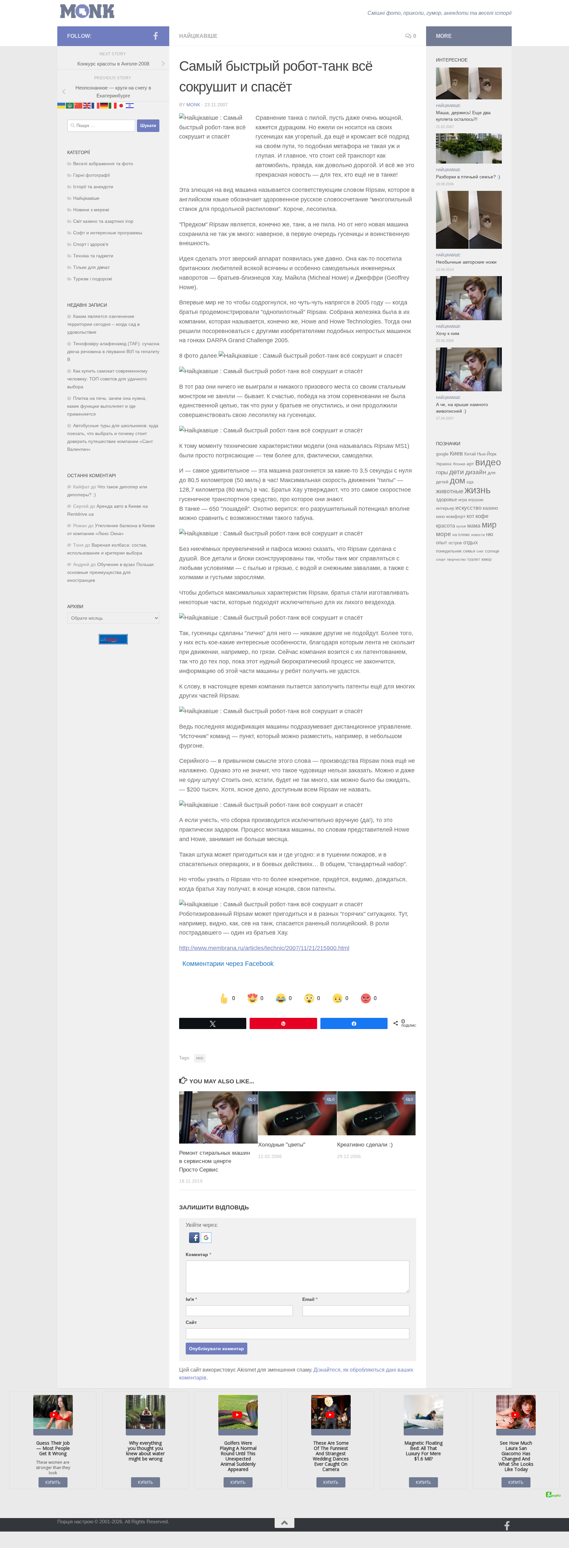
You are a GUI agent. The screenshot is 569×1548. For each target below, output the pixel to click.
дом (457, 480)
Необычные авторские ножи (466, 262)
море (443, 533)
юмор (486, 559)
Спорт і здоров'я (90, 244)
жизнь (478, 489)
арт (470, 463)
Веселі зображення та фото (103, 163)
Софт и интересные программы (107, 232)
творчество (456, 559)
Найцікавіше (198, 36)
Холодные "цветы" (281, 1145)
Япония (459, 464)
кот (470, 516)
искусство (468, 507)
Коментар (198, 1254)
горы (442, 472)
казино (490, 508)
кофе (481, 516)
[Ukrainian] (61, 105)
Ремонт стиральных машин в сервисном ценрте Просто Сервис (214, 1161)
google (442, 454)
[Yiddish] (130, 105)
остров (455, 542)
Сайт (191, 1322)
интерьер (445, 508)
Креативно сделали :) (365, 1145)
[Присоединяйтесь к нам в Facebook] (155, 36)
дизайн (475, 472)
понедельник (449, 551)
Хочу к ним (447, 333)
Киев (456, 453)
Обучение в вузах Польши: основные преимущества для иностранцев (111, 572)
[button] (195, 1241)
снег (480, 551)
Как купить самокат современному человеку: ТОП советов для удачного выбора (107, 379)
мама (473, 526)
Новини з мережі (91, 209)
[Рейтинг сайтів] (113, 642)
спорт (441, 559)
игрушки (475, 500)
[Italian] (113, 105)
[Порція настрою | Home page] (87, 11)
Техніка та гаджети (93, 255)
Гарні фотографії (91, 175)
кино (440, 516)
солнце (492, 551)
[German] (104, 105)
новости (478, 535)
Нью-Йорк (487, 454)
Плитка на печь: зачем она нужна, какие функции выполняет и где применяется (107, 406)
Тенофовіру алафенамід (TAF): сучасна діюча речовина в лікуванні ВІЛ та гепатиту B (113, 351)
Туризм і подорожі (92, 278)
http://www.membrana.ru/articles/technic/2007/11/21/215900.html (264, 948)
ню (489, 534)
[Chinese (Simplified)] (78, 105)
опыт (441, 542)
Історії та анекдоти (93, 186)
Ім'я (191, 1299)
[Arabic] (70, 105)
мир (199, 1058)
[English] (87, 105)
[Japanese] (121, 105)
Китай (470, 454)
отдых (470, 542)
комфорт (455, 516)
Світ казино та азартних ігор (103, 221)
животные (449, 491)
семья (469, 551)
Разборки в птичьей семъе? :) (468, 176)
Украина (443, 464)
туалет (473, 559)
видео (488, 462)
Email (309, 1299)
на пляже (461, 534)
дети (456, 472)
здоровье (446, 499)
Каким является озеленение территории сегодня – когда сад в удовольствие (103, 324)
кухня (461, 526)
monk (193, 104)
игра (462, 499)
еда (470, 482)
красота (445, 526)
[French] (96, 105)
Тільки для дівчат (91, 267)
